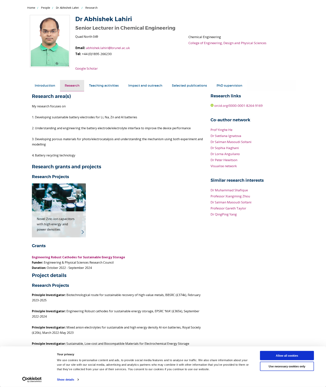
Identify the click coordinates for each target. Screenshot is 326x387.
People (45, 7)
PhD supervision (229, 86)
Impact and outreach (145, 86)
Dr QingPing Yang (224, 214)
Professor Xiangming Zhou (230, 196)
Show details (65, 379)
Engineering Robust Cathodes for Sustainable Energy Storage (78, 257)
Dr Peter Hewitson (224, 160)
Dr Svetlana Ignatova (226, 136)
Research (72, 86)
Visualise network (224, 166)
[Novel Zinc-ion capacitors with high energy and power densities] (59, 210)
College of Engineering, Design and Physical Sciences (227, 43)
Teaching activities (104, 86)
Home (31, 7)
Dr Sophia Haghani (225, 148)
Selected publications (189, 86)
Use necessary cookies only (287, 366)
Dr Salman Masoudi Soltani (231, 142)
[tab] (45, 85)
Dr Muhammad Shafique (229, 190)
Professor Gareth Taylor (228, 208)
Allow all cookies (287, 355)
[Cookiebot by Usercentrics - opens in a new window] (31, 379)
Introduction (45, 86)
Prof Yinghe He (221, 130)
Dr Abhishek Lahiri (67, 7)
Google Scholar (86, 68)
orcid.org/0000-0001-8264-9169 (238, 105)
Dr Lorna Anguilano (225, 154)
